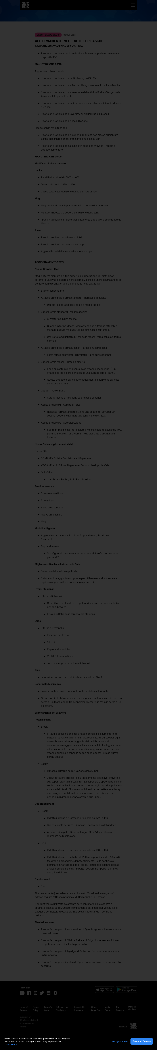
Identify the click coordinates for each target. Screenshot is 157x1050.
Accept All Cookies (142, 1041)
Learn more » (11, 1044)
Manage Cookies (120, 1041)
